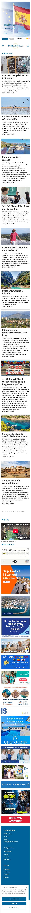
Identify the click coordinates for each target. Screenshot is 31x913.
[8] (17, 511)
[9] (19, 511)
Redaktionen (7, 851)
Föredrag (6, 857)
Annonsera (7, 859)
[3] (8, 511)
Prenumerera (5, 38)
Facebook (7, 872)
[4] (9, 511)
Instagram (7, 869)
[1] (4, 511)
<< (2, 511)
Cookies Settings (14, 908)
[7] (15, 511)
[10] (22, 511)
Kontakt (6, 854)
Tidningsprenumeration (11, 842)
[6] (13, 511)
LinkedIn (6, 874)
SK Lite (6, 839)
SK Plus (6, 836)
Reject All (14, 903)
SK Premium (7, 834)
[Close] (26, 887)
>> (24, 511)
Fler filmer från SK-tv (8, 541)
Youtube (6, 877)
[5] (11, 511)
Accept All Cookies (14, 899)
